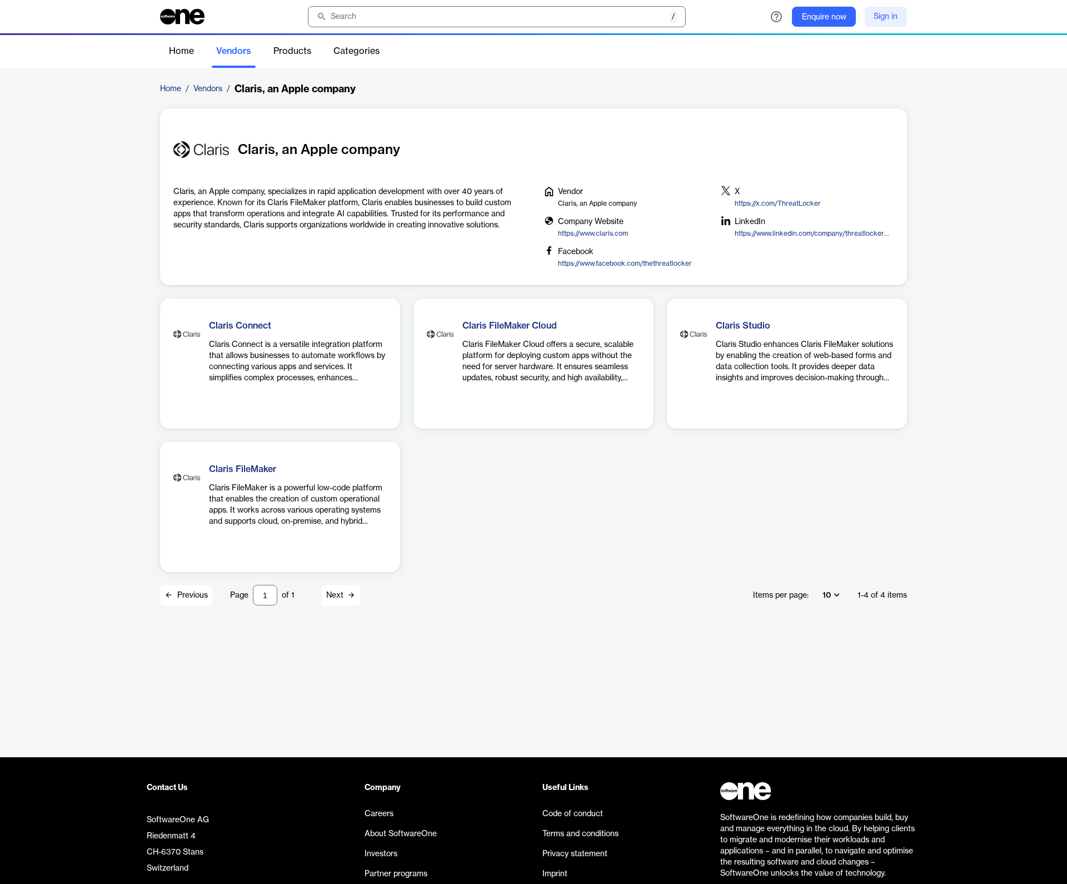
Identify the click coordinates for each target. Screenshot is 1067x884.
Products (292, 51)
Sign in (886, 17)
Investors (381, 854)
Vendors (233, 51)
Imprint (554, 874)
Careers (379, 814)
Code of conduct (572, 814)
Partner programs (396, 874)
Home (181, 51)
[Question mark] (776, 17)
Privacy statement (574, 854)
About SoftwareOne (401, 834)
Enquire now (824, 17)
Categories (356, 51)
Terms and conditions (580, 834)
